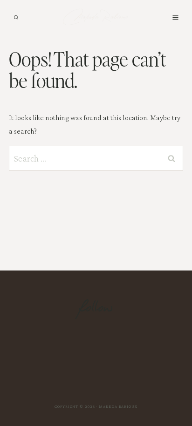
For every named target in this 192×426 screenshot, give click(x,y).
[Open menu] (175, 17)
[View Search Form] (16, 17)
